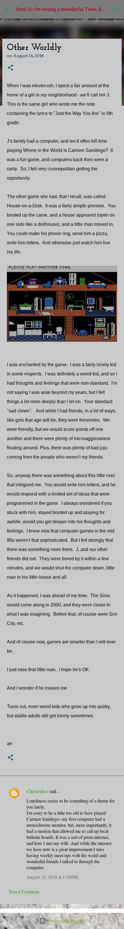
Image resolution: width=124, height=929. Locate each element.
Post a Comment (24, 892)
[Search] (115, 9)
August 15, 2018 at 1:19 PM (52, 877)
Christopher (37, 791)
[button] (10, 68)
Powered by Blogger (65, 921)
